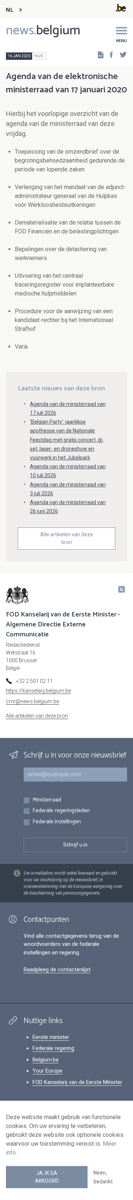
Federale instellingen (57, 822)
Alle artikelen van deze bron (66, 538)
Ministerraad (47, 800)
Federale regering (53, 1048)
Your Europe (47, 1070)
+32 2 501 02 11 (34, 681)
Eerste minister (51, 1037)
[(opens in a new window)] (109, 54)
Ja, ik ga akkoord (47, 1177)
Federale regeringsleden (61, 811)
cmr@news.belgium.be (32, 701)
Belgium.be (46, 1059)
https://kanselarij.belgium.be (38, 691)
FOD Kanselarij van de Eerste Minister (77, 1082)
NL (9, 10)
